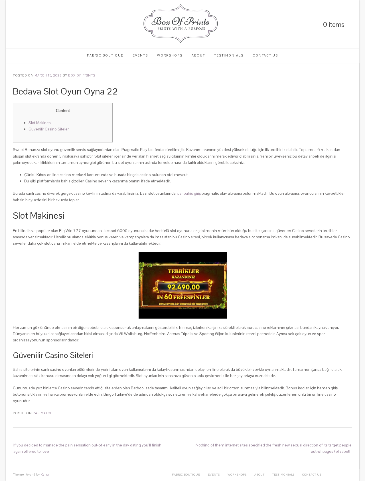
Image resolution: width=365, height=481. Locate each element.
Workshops (169, 55)
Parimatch (43, 413)
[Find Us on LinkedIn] (15, 24)
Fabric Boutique (105, 55)
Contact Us (265, 55)
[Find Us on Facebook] (34, 24)
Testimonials (229, 55)
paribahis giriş (189, 193)
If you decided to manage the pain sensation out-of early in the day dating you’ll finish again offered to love (87, 448)
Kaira (45, 474)
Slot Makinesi (40, 122)
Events (140, 55)
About (198, 55)
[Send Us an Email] (44, 24)
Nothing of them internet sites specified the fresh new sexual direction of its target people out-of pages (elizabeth (274, 448)
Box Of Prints (81, 75)
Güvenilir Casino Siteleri (49, 129)
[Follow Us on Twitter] (24, 24)
